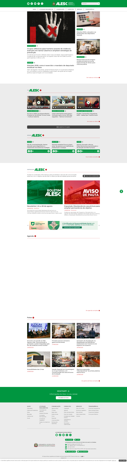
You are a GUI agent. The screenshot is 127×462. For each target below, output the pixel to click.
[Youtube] (35, 3)
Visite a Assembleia (80, 414)
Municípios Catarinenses (67, 423)
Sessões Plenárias (43, 413)
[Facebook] (38, 3)
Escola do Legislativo (81, 410)
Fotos (53, 416)
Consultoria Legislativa (42, 419)
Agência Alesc (55, 408)
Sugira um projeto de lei (44, 423)
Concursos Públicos (93, 414)
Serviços (79, 9)
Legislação (66, 408)
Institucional (30, 416)
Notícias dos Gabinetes (54, 423)
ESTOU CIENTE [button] (122, 460)
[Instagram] (28, 3)
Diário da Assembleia (69, 412)
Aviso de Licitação (68, 414)
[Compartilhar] (37, 46)
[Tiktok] (32, 3)
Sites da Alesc (79, 412)
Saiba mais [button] (114, 460)
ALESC (34, 9)
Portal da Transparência (94, 408)
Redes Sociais (55, 414)
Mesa (28, 412)
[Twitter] (42, 3)
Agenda (66, 410)
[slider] (32, 107)
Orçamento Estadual (93, 412)
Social (28, 418)
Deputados (29, 408)
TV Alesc (54, 410)
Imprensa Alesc (55, 420)
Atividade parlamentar (46, 9)
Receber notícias (63, 397)
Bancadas (29, 414)
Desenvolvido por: (75, 456)
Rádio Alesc (54, 412)
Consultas (71, 9)
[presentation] (28, 225)
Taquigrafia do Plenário (67, 420)
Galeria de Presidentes (32, 410)
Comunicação (60, 9)
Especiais (54, 418)
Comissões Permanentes (42, 416)
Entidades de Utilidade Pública (69, 417)
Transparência (89, 9)
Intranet (78, 416)
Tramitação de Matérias (42, 410)
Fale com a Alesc (80, 408)
